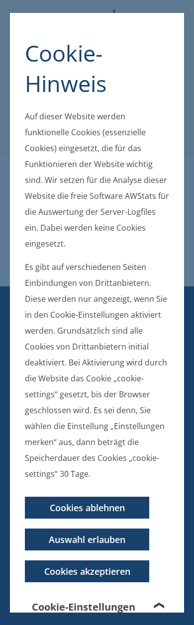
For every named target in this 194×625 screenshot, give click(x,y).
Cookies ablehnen (87, 507)
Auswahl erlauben (87, 539)
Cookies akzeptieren (87, 571)
